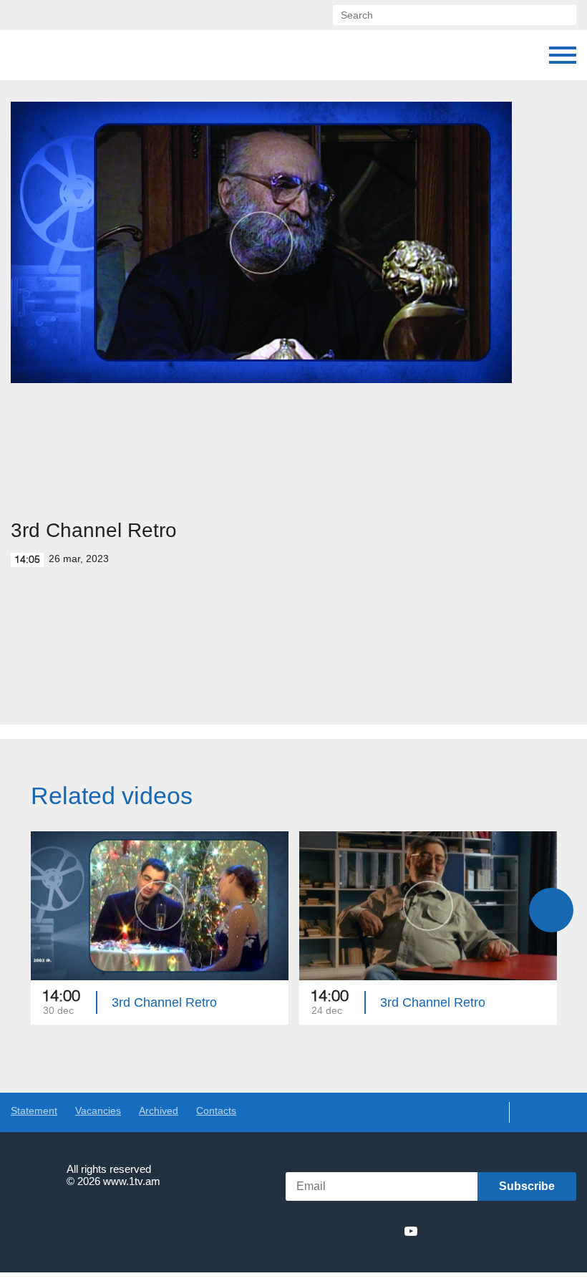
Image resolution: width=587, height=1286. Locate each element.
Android (542, 1231)
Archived (158, 1110)
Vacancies (98, 1110)
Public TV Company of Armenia (84, 55)
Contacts (216, 1110)
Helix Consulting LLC (72, 1225)
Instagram (385, 1230)
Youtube (410, 1230)
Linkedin (358, 1230)
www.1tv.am (131, 1181)
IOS (466, 1231)
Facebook (309, 1230)
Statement (34, 1110)
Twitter (332, 1230)
